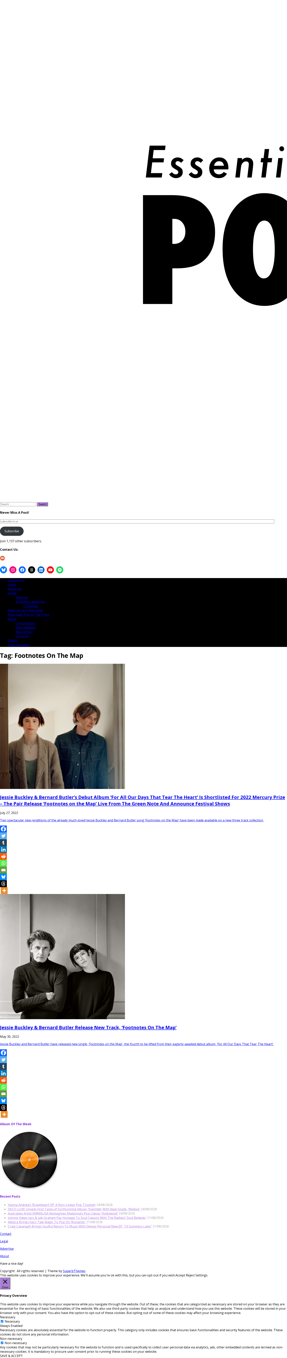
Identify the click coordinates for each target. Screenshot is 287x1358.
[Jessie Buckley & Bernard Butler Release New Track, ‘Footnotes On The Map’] (62, 1018)
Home (12, 593)
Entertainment (18, 645)
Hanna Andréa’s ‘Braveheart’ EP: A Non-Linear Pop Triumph (51, 1205)
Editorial (22, 597)
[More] (4, 890)
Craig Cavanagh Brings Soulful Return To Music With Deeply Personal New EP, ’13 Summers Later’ (80, 1226)
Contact (5, 1234)
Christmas (30, 606)
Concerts (22, 636)
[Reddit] (3, 856)
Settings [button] (201, 1275)
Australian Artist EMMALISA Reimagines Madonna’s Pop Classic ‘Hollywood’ (63, 1213)
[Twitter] (3, 835)
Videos (13, 640)
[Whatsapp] (3, 863)
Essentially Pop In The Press (28, 614)
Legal (12, 584)
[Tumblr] (3, 842)
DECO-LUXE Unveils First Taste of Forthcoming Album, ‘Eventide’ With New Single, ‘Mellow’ (74, 1209)
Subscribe (11, 531)
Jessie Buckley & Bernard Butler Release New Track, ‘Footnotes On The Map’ (88, 1027)
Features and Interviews (25, 610)
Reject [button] (190, 1275)
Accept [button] (180, 1275)
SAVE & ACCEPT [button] (11, 1356)
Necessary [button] (7, 1317)
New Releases (26, 627)
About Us (14, 589)
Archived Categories (30, 602)
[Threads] (3, 883)
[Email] (3, 870)
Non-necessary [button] (11, 1338)
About (4, 1256)
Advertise (7, 1248)
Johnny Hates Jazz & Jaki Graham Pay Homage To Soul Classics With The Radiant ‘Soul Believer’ (77, 1218)
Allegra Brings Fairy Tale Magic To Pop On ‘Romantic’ (47, 1222)
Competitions (25, 623)
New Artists (24, 632)
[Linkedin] (3, 849)
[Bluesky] (3, 876)
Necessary (12, 1321)
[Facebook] (3, 829)
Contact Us (16, 580)
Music (12, 619)
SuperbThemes (74, 1271)
